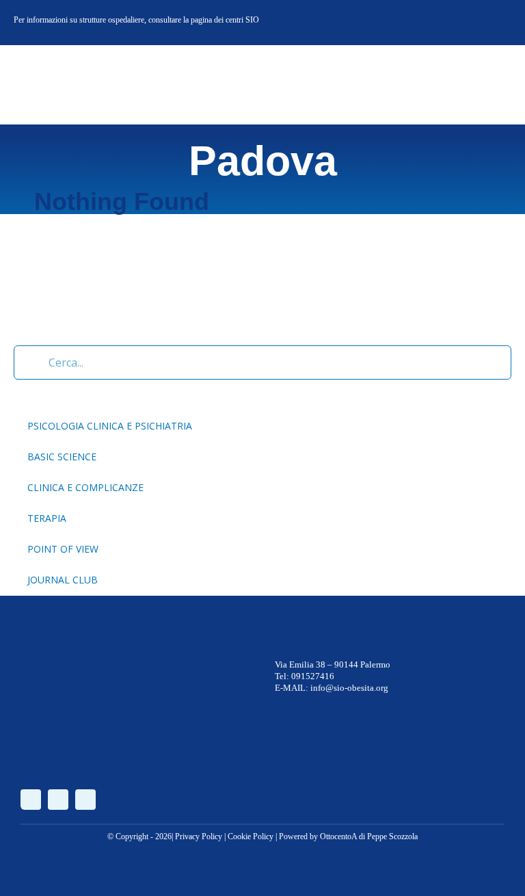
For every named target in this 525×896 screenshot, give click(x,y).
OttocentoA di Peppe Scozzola (369, 836)
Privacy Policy (198, 836)
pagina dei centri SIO (225, 20)
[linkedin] (500, 21)
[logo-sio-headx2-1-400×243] (63, 64)
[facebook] (457, 21)
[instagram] (478, 21)
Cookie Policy (250, 836)
